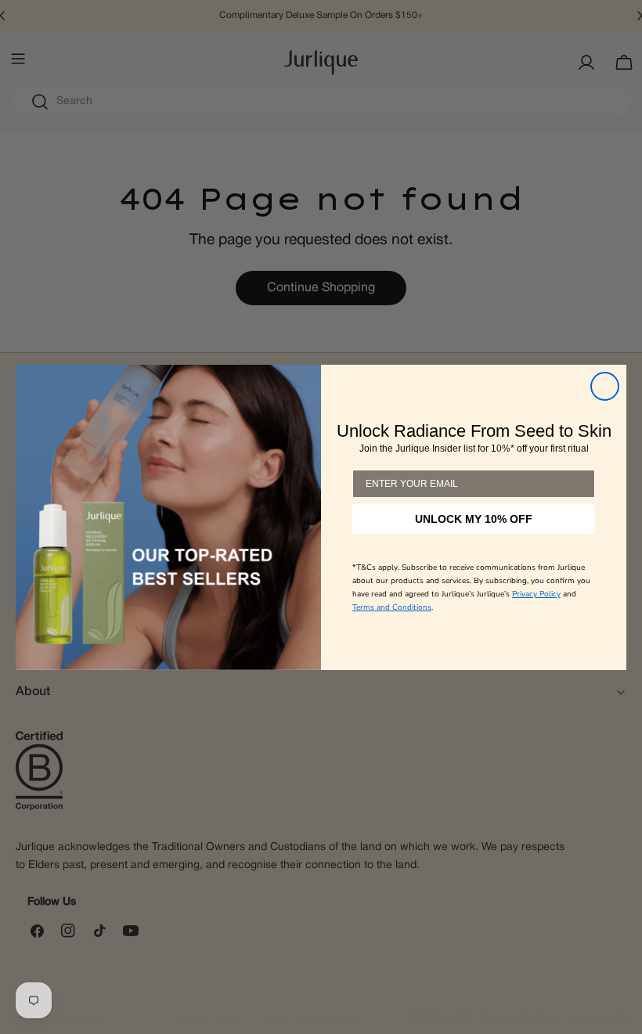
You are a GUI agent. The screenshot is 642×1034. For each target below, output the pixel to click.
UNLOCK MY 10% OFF (473, 519)
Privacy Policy (536, 594)
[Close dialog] (605, 386)
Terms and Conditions (391, 607)
